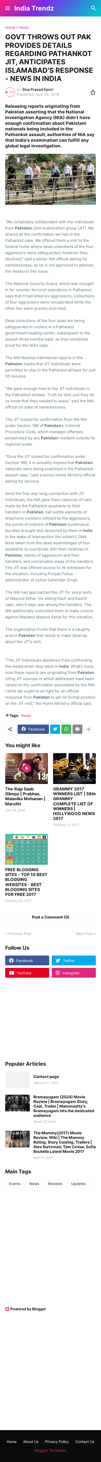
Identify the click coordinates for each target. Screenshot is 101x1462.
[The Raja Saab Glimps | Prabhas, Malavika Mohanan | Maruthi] (26, 768)
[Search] (94, 8)
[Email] (77, 729)
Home (10, 27)
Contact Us (84, 1441)
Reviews (55, 1183)
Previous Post (19, 933)
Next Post (84, 933)
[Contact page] (17, 1080)
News (24, 27)
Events (14, 1183)
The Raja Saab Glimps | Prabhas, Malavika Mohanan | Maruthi (25, 796)
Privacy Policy (57, 1441)
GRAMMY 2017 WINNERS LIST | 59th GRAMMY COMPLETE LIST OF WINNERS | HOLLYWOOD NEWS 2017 (74, 804)
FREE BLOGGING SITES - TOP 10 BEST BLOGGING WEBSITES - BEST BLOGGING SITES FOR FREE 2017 (26, 882)
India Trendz (34, 8)
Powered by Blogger (28, 1309)
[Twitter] (55, 729)
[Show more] (88, 729)
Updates (78, 1183)
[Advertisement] (37, 1019)
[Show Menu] (7, 8)
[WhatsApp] (66, 729)
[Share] (91, 92)
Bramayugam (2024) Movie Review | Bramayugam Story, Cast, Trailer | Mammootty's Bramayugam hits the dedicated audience (63, 1106)
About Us (31, 1441)
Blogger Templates (51, 1450)
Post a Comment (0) (50, 917)
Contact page (46, 1076)
